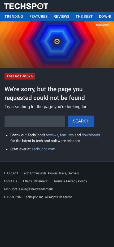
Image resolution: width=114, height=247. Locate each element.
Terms (58, 181)
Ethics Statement (35, 181)
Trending (14, 16)
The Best (84, 16)
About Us (10, 181)
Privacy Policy (76, 181)
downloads (91, 135)
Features (38, 16)
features (67, 135)
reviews (52, 135)
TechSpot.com (43, 149)
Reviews (61, 16)
